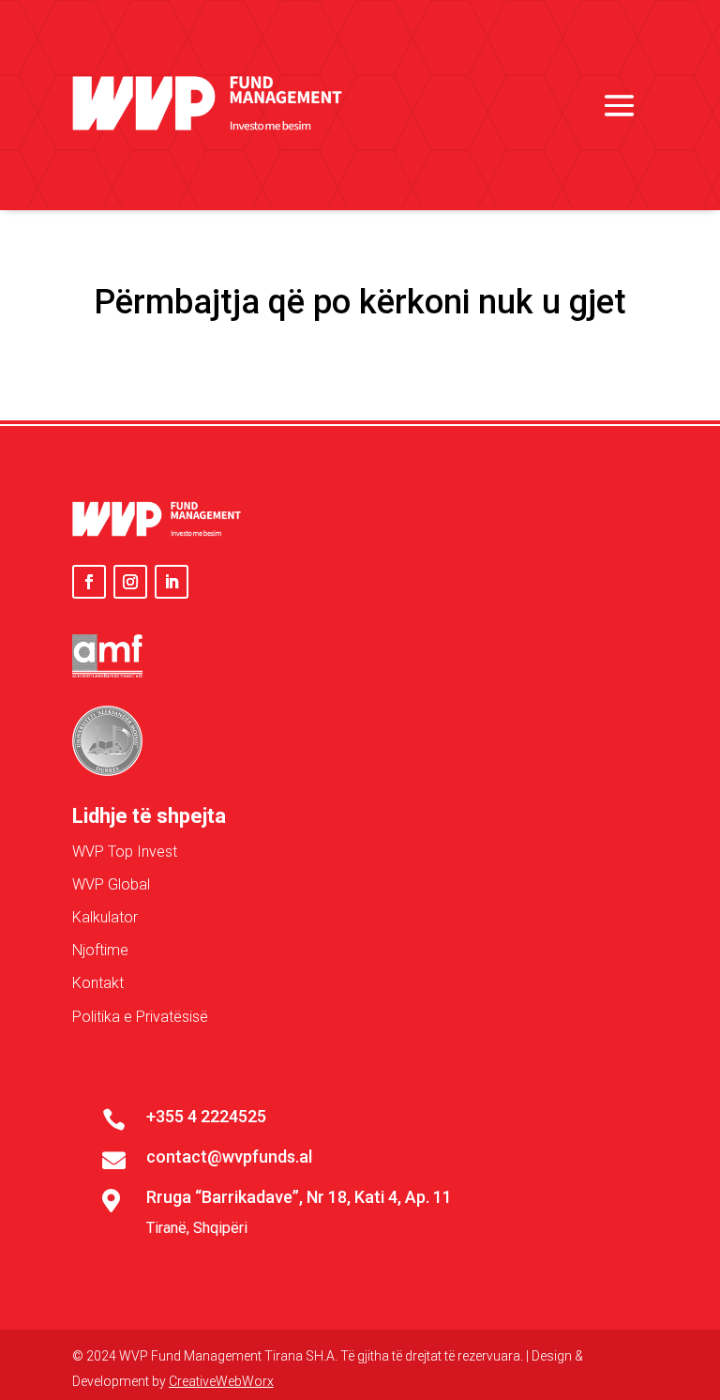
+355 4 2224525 (206, 1116)
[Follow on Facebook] (89, 582)
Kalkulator (105, 917)
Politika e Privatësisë (140, 1017)
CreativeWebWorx (221, 1381)
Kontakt (98, 983)
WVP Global (111, 884)
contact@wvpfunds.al (229, 1156)
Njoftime (100, 950)
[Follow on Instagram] (130, 582)
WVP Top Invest (124, 851)
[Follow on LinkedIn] (171, 582)
